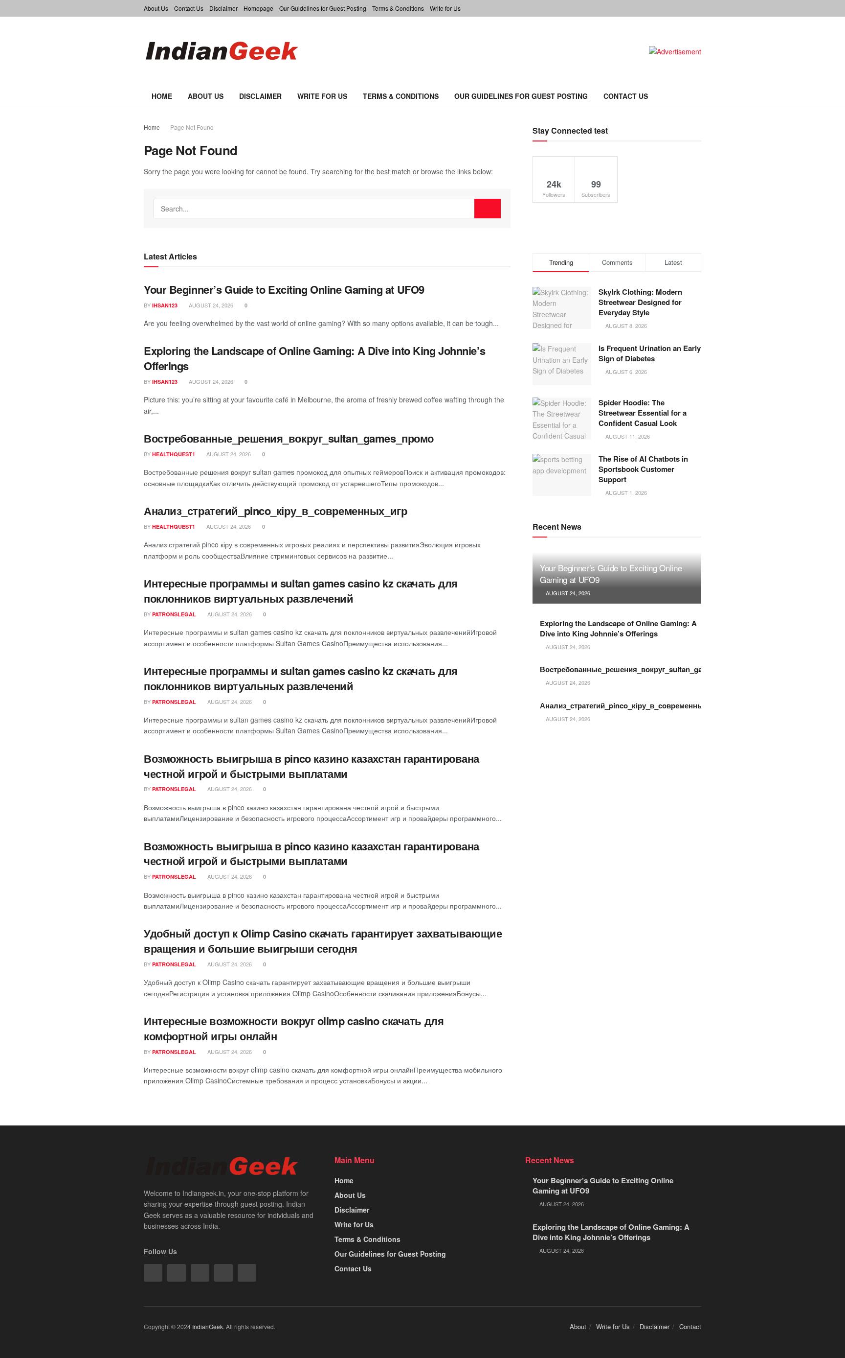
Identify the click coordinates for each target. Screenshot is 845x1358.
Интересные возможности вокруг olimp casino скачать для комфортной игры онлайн (294, 1028)
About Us (156, 8)
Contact (690, 1326)
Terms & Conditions (398, 8)
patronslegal (174, 614)
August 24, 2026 (210, 305)
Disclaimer (223, 8)
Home (162, 96)
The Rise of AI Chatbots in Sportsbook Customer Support (643, 469)
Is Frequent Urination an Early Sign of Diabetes (650, 353)
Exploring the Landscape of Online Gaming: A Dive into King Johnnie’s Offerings (314, 358)
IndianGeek (207, 1326)
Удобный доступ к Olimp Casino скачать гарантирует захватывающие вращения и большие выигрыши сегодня (323, 940)
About (578, 1326)
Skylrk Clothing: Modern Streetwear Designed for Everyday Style (640, 302)
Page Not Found (192, 127)
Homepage (258, 8)
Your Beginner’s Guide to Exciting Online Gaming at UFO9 (284, 289)
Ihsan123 (165, 305)
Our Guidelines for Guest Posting (322, 8)
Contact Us (188, 8)
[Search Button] (487, 208)
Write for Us (445, 8)
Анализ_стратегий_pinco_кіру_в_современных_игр (275, 510)
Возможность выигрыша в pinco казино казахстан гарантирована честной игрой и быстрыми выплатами (311, 765)
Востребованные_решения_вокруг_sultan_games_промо (289, 438)
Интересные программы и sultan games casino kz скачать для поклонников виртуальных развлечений (301, 590)
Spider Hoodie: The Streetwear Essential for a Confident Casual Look (643, 412)
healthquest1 (173, 454)
